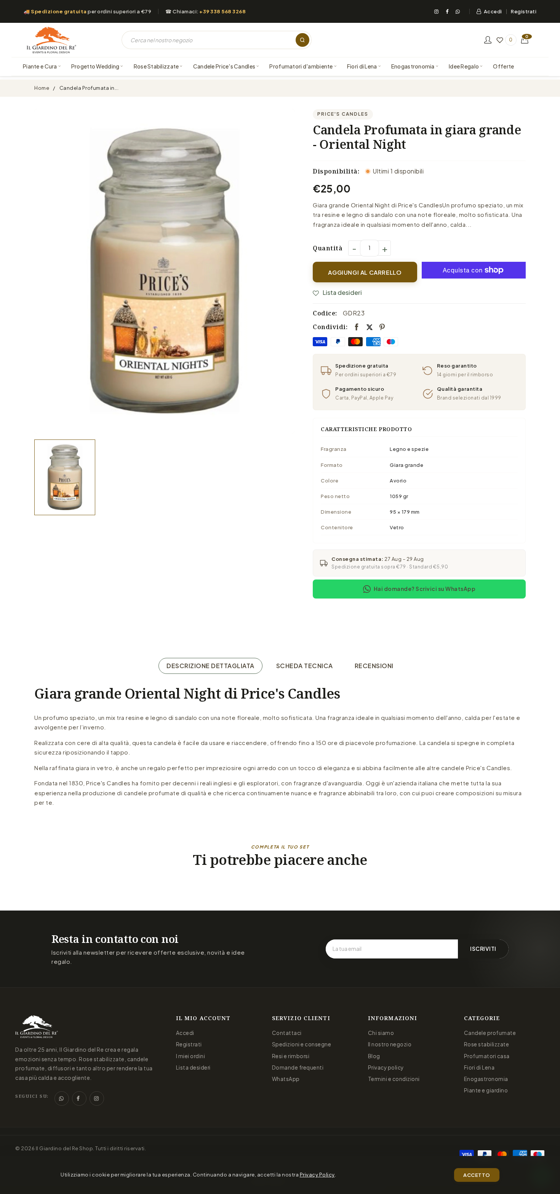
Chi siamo (381, 1033)
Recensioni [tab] (374, 666)
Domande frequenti (298, 1067)
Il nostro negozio (390, 1044)
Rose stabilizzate (486, 1044)
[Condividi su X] (369, 327)
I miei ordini (190, 1056)
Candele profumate (490, 1033)
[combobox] (217, 40)
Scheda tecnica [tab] (304, 666)
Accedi (493, 11)
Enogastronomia (486, 1079)
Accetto (476, 1175)
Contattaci (287, 1033)
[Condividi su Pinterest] (382, 327)
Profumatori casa (487, 1056)
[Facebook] (447, 11)
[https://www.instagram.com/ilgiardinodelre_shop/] (97, 1098)
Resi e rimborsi (291, 1056)
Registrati (523, 11)
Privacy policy (386, 1067)
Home (41, 88)
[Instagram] (436, 11)
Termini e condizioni (394, 1079)
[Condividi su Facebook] (356, 327)
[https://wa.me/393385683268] (61, 1098)
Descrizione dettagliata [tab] (210, 666)
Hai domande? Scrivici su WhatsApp (425, 588)
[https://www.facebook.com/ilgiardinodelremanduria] (79, 1098)
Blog (374, 1056)
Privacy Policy (317, 1175)
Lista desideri (193, 1067)
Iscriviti (483, 948)
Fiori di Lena (479, 1067)
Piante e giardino (486, 1090)
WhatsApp (286, 1079)
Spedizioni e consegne (301, 1044)
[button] (525, 40)
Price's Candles (342, 114)
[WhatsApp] (457, 11)
